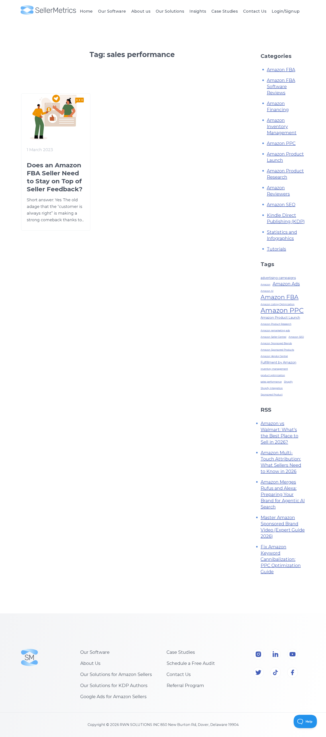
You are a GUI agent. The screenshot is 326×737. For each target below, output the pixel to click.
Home (86, 11)
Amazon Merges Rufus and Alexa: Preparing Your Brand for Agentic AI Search (283, 494)
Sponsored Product (272, 394)
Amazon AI (267, 291)
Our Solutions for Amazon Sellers (116, 674)
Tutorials (276, 249)
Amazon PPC (281, 143)
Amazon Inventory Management (282, 126)
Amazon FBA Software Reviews (281, 86)
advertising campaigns (278, 278)
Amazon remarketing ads (275, 330)
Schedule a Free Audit (191, 663)
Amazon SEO (281, 204)
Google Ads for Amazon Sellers (113, 696)
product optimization (273, 375)
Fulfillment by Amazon (278, 362)
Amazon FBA (281, 69)
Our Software (95, 652)
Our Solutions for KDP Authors (113, 685)
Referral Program (185, 685)
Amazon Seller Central (273, 337)
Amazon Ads (286, 284)
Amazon (265, 284)
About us (140, 11)
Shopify (288, 381)
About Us (90, 663)
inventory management (274, 369)
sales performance (271, 381)
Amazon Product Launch (280, 318)
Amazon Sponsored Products (277, 349)
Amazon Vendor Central (274, 356)
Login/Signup (286, 11)
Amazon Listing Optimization (278, 304)
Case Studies (224, 11)
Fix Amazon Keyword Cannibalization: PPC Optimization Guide (281, 559)
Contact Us (254, 11)
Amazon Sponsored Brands (276, 343)
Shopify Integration (272, 388)
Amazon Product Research (276, 324)
